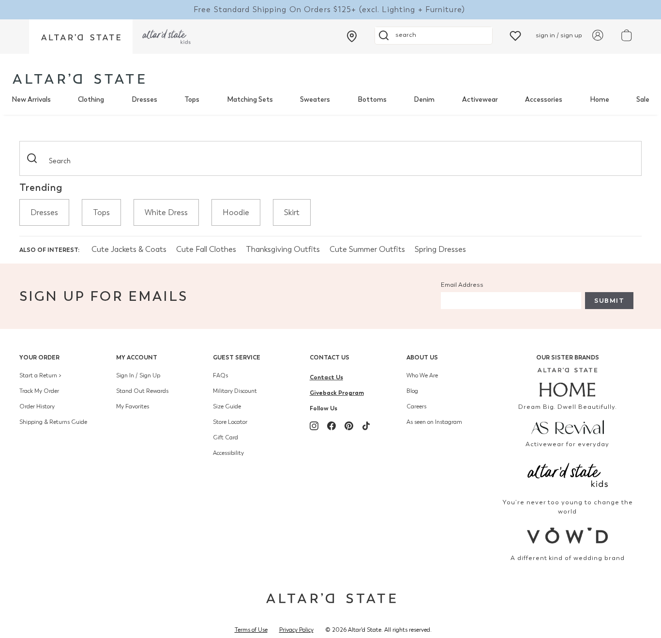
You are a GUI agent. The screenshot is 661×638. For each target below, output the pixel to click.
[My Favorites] (515, 35)
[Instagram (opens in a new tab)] (314, 425)
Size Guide (227, 406)
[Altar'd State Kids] (568, 474)
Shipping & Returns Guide (53, 422)
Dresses (144, 99)
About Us (422, 357)
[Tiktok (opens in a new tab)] (366, 425)
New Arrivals (31, 99)
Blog (412, 391)
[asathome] (568, 382)
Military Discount (235, 391)
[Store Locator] (352, 36)
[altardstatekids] (166, 36)
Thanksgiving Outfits (283, 249)
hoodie (236, 212)
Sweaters (315, 99)
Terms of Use (251, 629)
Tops (191, 99)
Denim (424, 99)
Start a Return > (40, 375)
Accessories (543, 99)
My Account (136, 357)
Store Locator (230, 422)
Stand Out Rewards (142, 391)
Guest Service (236, 357)
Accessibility (228, 453)
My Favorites (132, 406)
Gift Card (225, 437)
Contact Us (329, 357)
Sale (642, 99)
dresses (44, 212)
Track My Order (39, 391)
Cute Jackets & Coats (128, 249)
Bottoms (372, 99)
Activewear (480, 99)
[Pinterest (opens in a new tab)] (349, 425)
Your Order (39, 357)
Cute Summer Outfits (367, 249)
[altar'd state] (78, 78)
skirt (292, 212)
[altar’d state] (80, 36)
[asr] (568, 426)
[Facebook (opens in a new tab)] (331, 425)
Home (599, 99)
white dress (166, 212)
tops (101, 212)
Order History (37, 406)
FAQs (220, 375)
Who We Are (422, 375)
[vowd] (568, 535)
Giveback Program (337, 392)
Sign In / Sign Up (138, 375)
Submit (609, 300)
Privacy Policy (296, 629)
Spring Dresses (440, 249)
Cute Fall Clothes (206, 249)
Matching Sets (250, 99)
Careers (416, 406)
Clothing (91, 99)
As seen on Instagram (434, 422)
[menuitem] (31, 99)
